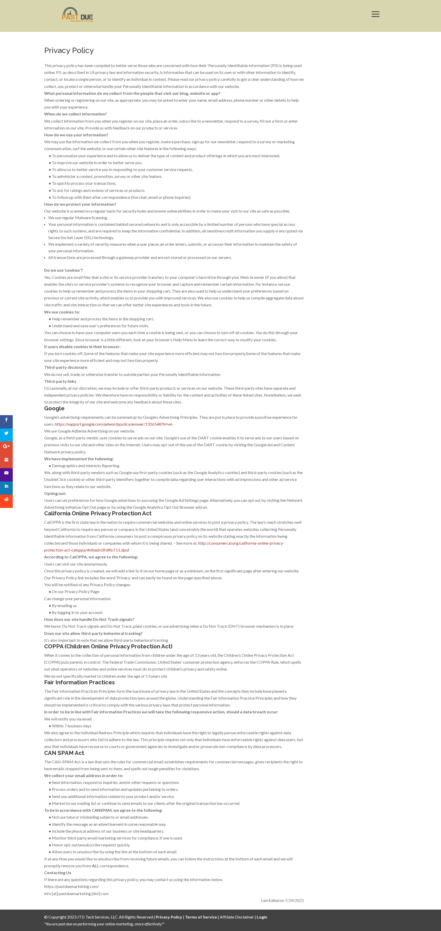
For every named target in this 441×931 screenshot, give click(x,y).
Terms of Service (201, 916)
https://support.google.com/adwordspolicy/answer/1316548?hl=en (114, 424)
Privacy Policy (169, 916)
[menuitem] (77, 14)
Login (262, 916)
